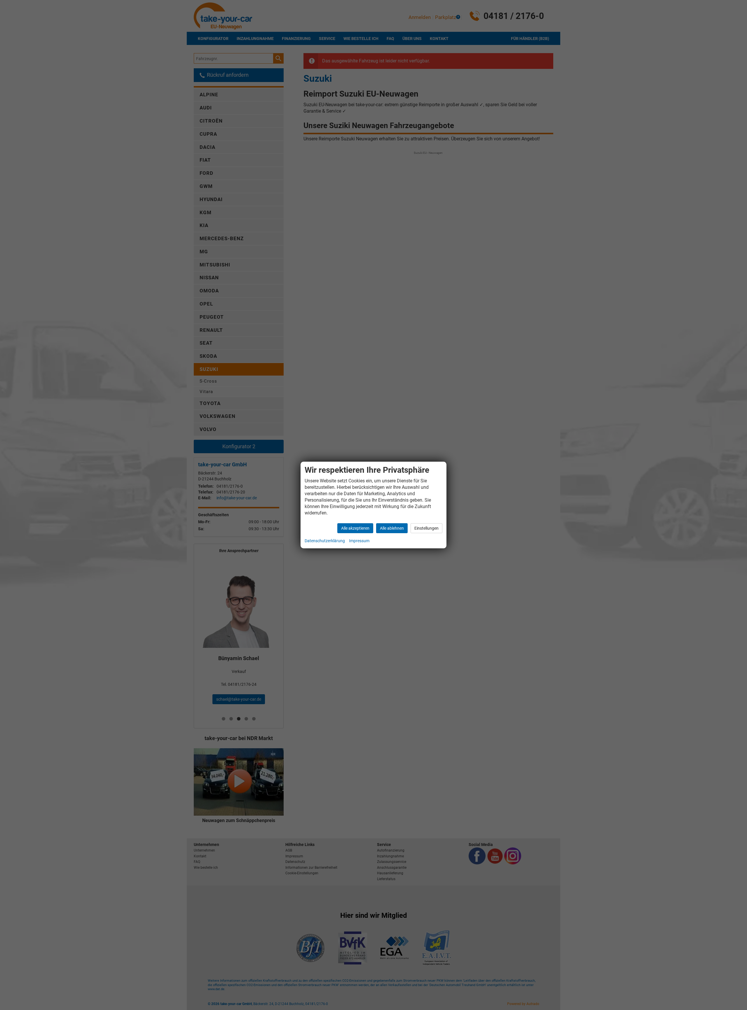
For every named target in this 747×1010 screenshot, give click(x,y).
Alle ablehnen (392, 528)
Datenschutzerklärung (325, 540)
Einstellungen (426, 528)
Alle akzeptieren (355, 528)
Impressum (359, 540)
